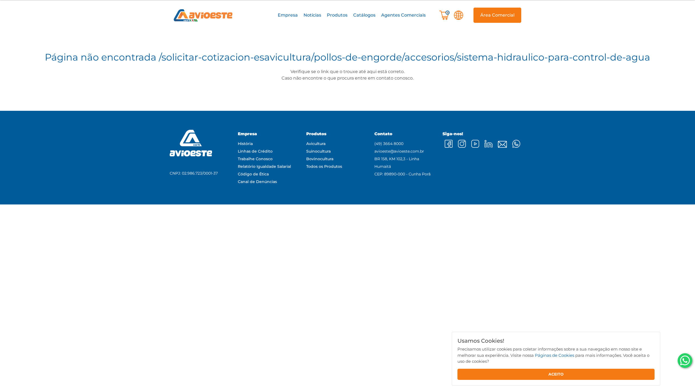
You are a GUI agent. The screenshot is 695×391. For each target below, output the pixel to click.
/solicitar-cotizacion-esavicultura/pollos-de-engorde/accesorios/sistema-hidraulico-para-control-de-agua (404, 57)
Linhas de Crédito (255, 151)
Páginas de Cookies (554, 355)
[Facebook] (449, 144)
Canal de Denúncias (257, 181)
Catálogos (364, 15)
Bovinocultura (319, 158)
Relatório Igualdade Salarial (264, 166)
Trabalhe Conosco (255, 158)
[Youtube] (475, 144)
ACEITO (556, 374)
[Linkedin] (488, 144)
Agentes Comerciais (403, 15)
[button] (287, 15)
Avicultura (316, 143)
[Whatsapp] (685, 360)
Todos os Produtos (324, 166)
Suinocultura (318, 151)
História (245, 143)
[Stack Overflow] (502, 144)
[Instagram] (462, 144)
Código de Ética (253, 174)
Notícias (312, 15)
